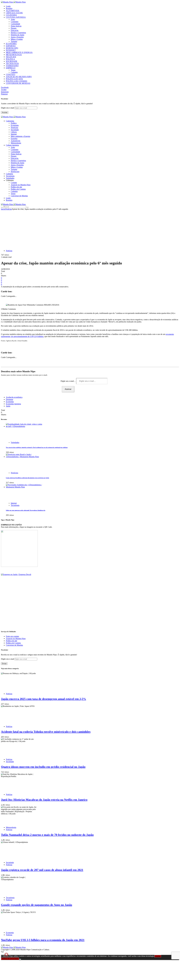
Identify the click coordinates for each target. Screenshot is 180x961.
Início (3, 209)
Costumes (14, 22)
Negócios (14, 127)
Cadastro (14, 72)
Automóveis (15, 141)
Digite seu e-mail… (68, 381)
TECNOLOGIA (12, 63)
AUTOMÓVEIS (12, 11)
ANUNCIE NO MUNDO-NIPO (19, 77)
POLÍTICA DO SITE (14, 79)
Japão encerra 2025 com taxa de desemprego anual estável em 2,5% (43, 698)
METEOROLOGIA (14, 55)
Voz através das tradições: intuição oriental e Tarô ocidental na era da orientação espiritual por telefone (37, 447)
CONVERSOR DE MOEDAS (18, 83)
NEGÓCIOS (11, 57)
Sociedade (15, 130)
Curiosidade (15, 24)
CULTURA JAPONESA (16, 17)
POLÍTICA (10, 59)
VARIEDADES (12, 66)
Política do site (16, 187)
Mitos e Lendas (17, 39)
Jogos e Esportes (17, 37)
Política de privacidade (10, 959)
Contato (14, 183)
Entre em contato (12, 636)
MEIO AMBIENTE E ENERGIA (19, 52)
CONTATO (10, 74)
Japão (8, 406)
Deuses (13, 28)
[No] (20, 959)
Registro (9, 8)
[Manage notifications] (6, 955)
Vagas (13, 70)
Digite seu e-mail (8, 108)
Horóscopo (15, 172)
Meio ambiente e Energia (20, 136)
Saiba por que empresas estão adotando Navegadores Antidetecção (25, 510)
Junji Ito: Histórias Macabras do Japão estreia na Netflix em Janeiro (44, 799)
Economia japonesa (13, 404)
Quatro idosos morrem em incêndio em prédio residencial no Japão (43, 766)
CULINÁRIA (11, 15)
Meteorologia (16, 143)
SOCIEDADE (11, 61)
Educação (14, 30)
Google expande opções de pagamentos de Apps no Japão (36, 904)
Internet (14, 134)
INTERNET (11, 50)
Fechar (157, 956)
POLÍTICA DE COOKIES (16, 81)
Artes (13, 19)
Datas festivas (16, 26)
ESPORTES (11, 46)
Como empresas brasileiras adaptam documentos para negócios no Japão (27, 477)
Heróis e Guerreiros (18, 33)
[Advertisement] (90, 228)
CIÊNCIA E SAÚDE (14, 13)
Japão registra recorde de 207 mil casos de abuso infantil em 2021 (42, 869)
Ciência (14, 132)
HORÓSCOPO (12, 48)
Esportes (14, 138)
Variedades (15, 442)
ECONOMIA (11, 44)
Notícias (8, 209)
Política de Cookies (18, 189)
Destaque (9, 399)
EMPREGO (10, 68)
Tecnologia (15, 505)
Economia (15, 125)
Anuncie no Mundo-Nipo (20, 185)
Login (8, 6)
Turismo (14, 41)
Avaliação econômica (14, 397)
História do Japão (17, 35)
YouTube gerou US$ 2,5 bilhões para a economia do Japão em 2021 (42, 940)
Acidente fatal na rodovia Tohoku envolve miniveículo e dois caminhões (45, 731)
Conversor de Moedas (19, 196)
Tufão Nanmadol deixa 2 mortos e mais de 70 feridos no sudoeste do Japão (47, 834)
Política (14, 123)
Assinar (4, 112)
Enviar (4, 664)
